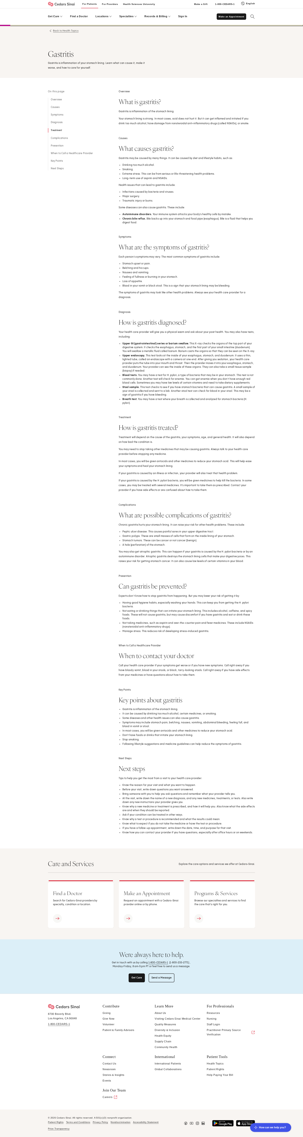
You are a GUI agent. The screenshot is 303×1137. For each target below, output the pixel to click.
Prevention (57, 145)
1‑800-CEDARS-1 (158, 962)
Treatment (56, 130)
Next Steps (57, 168)
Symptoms (57, 114)
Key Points (57, 161)
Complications (59, 138)
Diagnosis (57, 122)
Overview (56, 99)
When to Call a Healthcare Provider (72, 153)
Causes (55, 107)
